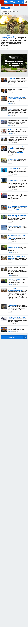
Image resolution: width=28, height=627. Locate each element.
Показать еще (11, 337)
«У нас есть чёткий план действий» (16, 328)
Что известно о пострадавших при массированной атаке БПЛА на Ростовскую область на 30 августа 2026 (17, 110)
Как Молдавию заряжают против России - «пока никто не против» (17, 160)
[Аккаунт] (26, 2)
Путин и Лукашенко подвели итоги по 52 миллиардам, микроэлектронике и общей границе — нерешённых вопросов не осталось (17, 196)
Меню (2, 2)
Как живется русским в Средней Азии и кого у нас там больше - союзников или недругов (17, 122)
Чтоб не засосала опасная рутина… (15, 90)
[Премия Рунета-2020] (14, 1)
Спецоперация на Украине (6, 10)
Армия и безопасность (6, 11)
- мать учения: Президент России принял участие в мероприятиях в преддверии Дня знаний (17, 81)
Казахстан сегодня (5, 13)
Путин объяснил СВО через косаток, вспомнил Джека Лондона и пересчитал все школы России (17, 149)
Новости (3, 5)
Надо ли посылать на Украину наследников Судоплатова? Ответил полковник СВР (17, 139)
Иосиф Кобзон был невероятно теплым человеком (17, 130)
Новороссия (15, 11)
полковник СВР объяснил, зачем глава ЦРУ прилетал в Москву (16, 281)
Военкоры (16, 5)
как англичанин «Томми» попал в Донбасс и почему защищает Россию (17, 217)
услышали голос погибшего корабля (17, 207)
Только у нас (10, 5)
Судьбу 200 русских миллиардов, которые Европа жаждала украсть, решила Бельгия (17, 170)
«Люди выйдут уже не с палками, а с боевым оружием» (17, 248)
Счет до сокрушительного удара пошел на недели (17, 99)
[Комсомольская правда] (8, 2)
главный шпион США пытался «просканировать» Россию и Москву (17, 319)
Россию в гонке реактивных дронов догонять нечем (17, 227)
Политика (3, 47)
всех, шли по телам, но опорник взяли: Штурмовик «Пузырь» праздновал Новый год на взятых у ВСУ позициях (17, 308)
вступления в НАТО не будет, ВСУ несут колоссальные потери (17, 259)
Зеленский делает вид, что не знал (17, 237)
